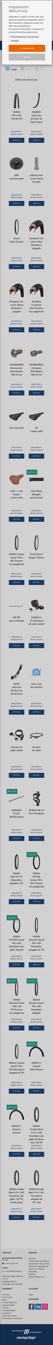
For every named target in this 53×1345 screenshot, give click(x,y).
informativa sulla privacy (26, 32)
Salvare (27, 57)
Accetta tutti (28, 48)
